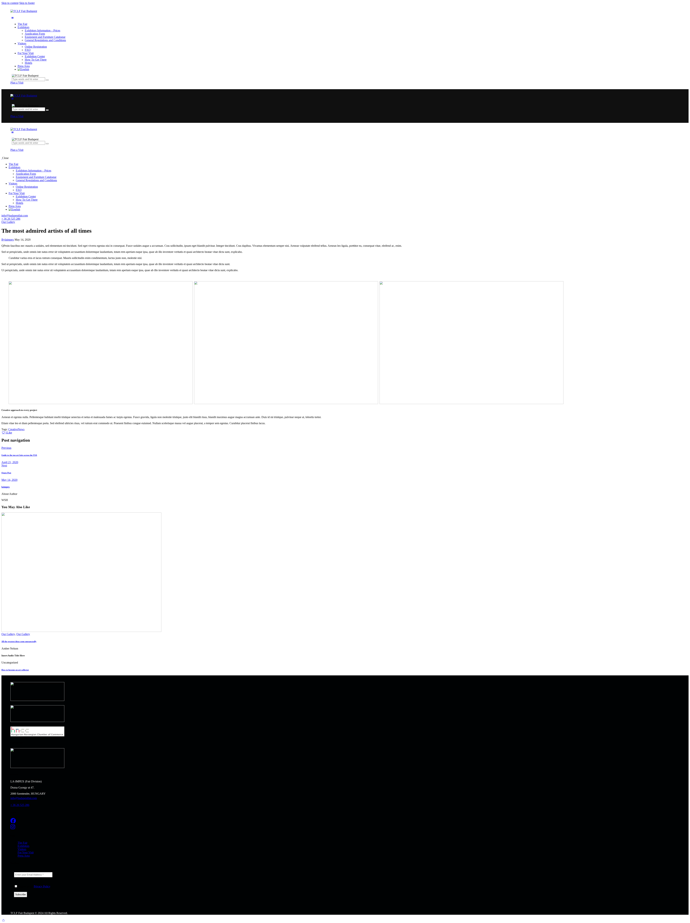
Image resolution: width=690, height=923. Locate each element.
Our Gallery (8, 222)
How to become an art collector (15, 670)
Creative (13, 429)
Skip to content (10, 2)
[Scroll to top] (3, 919)
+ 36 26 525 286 (10, 218)
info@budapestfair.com (14, 215)
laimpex (5, 487)
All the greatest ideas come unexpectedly (18, 641)
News (21, 429)
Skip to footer (27, 2)
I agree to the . (34, 886)
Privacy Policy (42, 886)
